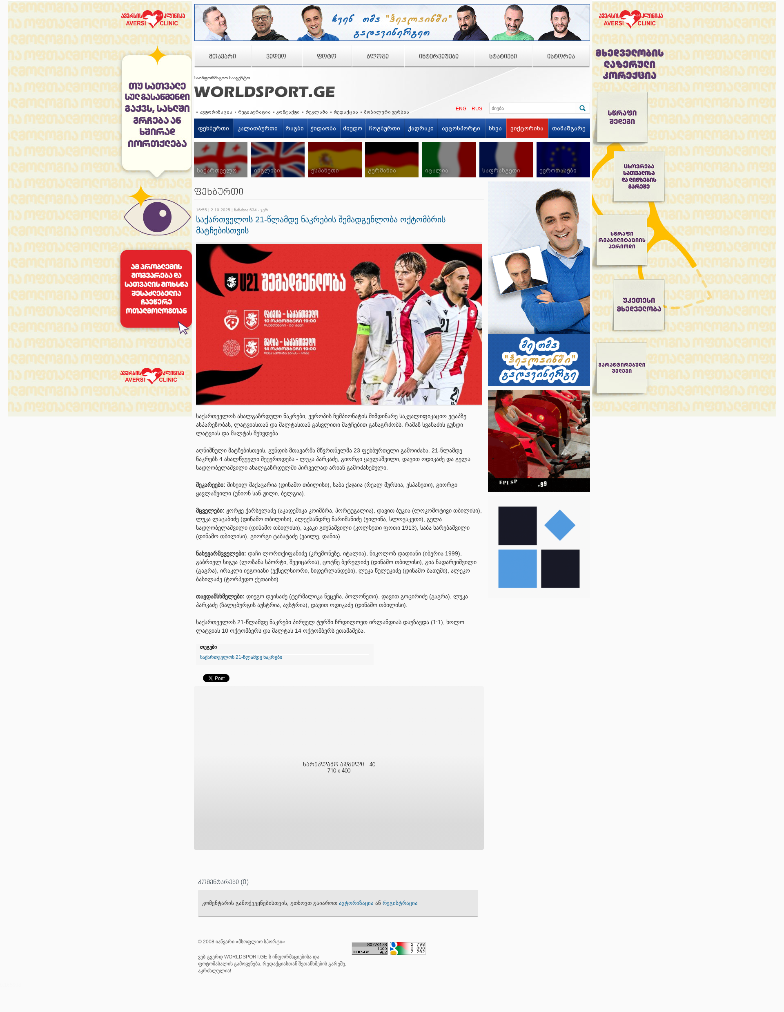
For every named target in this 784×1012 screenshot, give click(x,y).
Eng (461, 109)
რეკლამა (316, 112)
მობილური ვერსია (386, 112)
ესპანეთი (325, 170)
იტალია (436, 170)
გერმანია (382, 170)
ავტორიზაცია (216, 112)
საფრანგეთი (501, 170)
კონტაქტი (288, 112)
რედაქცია (346, 112)
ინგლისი (267, 170)
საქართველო (217, 170)
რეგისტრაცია (254, 112)
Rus (477, 109)
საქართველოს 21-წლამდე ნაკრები (241, 657)
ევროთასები (558, 170)
